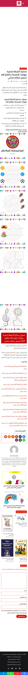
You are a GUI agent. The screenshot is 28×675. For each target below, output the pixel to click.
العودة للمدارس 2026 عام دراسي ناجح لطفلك (21, 524)
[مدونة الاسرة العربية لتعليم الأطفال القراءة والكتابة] (19, 3)
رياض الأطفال (23, 69)
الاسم (25, 591)
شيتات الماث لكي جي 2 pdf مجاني (8, 534)
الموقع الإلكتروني (23, 604)
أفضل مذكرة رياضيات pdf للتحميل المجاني (7, 559)
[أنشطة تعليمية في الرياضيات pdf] (21, 548)
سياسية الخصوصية (12, 659)
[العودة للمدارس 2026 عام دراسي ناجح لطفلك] (21, 518)
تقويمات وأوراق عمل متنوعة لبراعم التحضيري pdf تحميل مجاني (14, 417)
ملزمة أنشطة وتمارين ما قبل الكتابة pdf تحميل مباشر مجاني (14, 390)
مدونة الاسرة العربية (10, 352)
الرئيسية (18, 659)
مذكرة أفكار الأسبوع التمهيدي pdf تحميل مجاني (15, 367)
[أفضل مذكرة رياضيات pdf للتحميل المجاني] (7, 548)
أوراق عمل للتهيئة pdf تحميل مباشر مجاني (15, 384)
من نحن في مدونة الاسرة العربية (14, 662)
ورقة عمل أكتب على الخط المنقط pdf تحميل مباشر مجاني (14, 397)
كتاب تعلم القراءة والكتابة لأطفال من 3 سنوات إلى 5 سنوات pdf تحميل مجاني (14, 424)
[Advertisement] (14, 22)
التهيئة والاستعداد (20, 431)
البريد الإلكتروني (23, 597)
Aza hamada (23, 81)
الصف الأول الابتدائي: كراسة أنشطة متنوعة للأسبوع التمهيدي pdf (15, 378)
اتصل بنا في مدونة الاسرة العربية (14, 664)
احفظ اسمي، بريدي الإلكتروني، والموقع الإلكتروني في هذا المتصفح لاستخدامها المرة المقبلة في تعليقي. (14, 611)
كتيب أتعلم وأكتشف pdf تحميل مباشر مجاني (14, 373)
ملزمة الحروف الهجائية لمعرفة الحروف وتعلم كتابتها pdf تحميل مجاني (15, 403)
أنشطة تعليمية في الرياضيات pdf (23, 559)
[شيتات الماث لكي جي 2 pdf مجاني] (7, 523)
